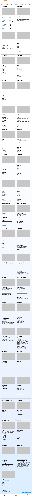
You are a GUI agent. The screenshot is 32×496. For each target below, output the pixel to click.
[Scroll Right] (30, 4)
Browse (3, 2)
